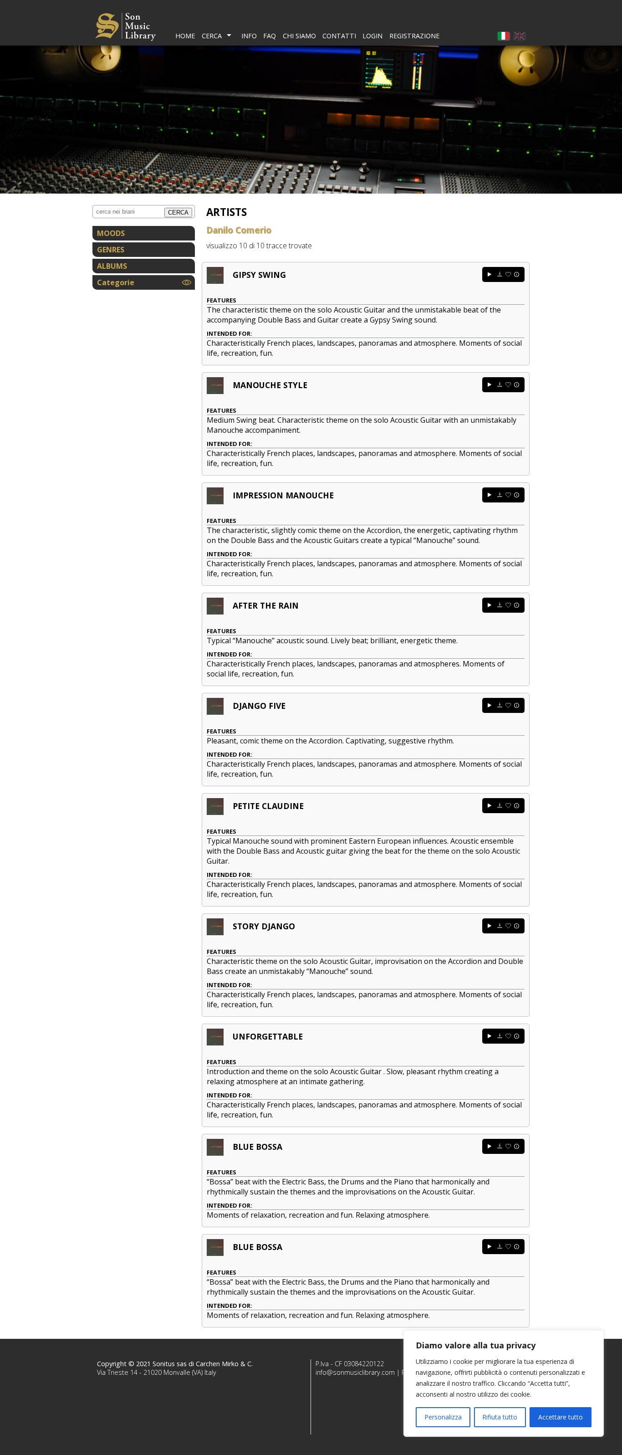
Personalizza (443, 1417)
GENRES (110, 250)
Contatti (339, 35)
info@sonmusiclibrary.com (355, 1372)
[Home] (125, 28)
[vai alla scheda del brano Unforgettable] (215, 1043)
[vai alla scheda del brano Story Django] (215, 932)
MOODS (111, 233)
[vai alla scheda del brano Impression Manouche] (215, 502)
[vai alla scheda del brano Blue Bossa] (215, 1153)
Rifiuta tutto (499, 1417)
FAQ (269, 35)
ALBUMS (112, 266)
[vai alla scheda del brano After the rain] (215, 612)
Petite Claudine (268, 805)
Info (249, 35)
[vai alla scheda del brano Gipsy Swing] (215, 281)
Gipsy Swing (259, 274)
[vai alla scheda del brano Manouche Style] (215, 391)
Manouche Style (270, 384)
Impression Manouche (283, 495)
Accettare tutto (560, 1417)
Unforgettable (268, 1036)
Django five (259, 705)
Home (185, 35)
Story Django (264, 926)
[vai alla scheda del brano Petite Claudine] (215, 812)
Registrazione (414, 35)
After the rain (266, 605)
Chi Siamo (299, 35)
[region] (503, 1383)
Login (372, 35)
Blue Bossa (257, 1146)
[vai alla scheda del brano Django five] (215, 712)
